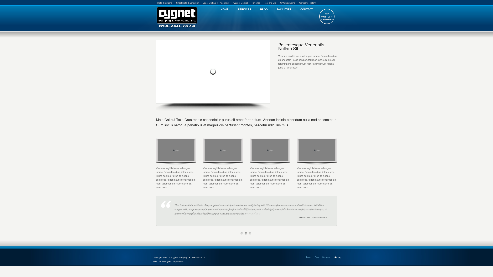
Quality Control (240, 2)
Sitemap (326, 257)
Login (308, 257)
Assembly (224, 2)
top (339, 257)
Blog (317, 257)
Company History (307, 2)
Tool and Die (270, 2)
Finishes (256, 2)
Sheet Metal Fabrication (187, 2)
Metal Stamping (164, 2)
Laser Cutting (209, 2)
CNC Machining (287, 2)
